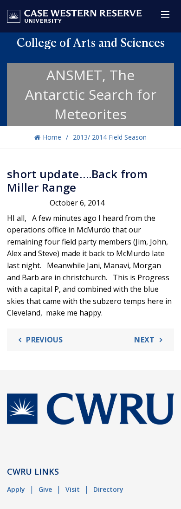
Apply (16, 489)
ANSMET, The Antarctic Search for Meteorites (90, 94)
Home (52, 137)
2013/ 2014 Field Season (110, 137)
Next (144, 340)
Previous (44, 340)
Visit (72, 489)
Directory (108, 489)
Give (45, 489)
